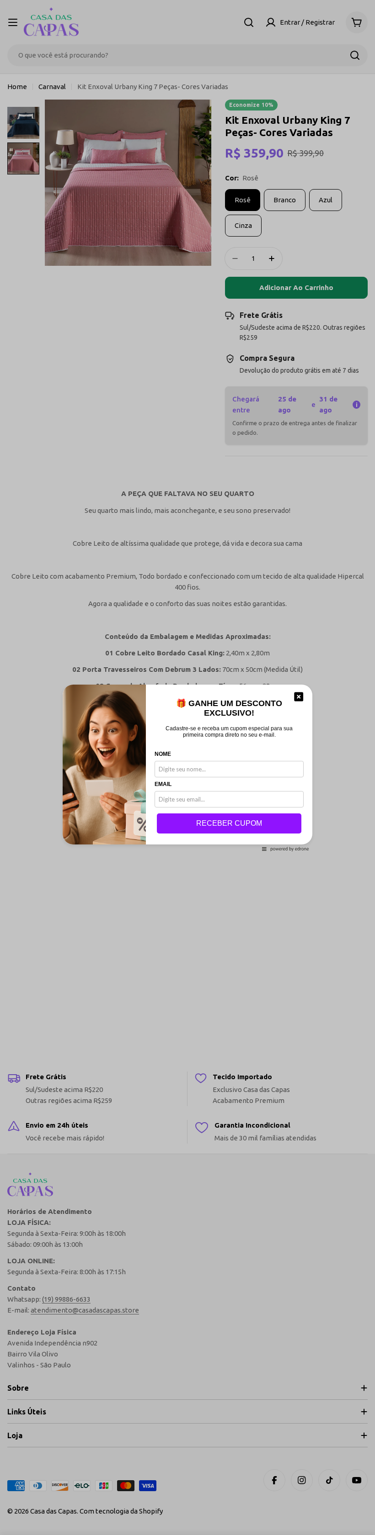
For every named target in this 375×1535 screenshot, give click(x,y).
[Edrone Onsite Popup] (187, 767)
